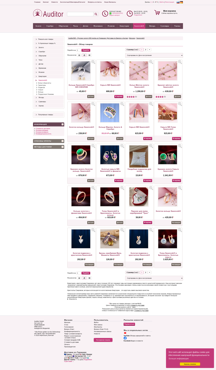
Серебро (50, 26)
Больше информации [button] (179, 358)
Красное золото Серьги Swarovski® (168, 170)
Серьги (40, 90)
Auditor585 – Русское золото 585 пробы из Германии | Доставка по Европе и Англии (98, 38)
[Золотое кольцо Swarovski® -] (81, 122)
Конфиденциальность (43, 134)
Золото (38, 26)
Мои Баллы (98, 327)
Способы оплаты (42, 141)
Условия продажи (42, 130)
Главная (37, 2)
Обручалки (63, 26)
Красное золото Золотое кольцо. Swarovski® (81, 170)
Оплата (67, 344)
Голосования (69, 327)
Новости (54, 2)
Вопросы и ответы (95, 2)
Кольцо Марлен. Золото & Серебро (110, 128)
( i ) (151, 2)
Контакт (46, 2)
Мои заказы (98, 325)
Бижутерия (124, 26)
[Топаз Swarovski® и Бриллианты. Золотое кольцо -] (110, 206)
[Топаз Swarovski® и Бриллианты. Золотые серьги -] (168, 248)
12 (79, 55)
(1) (136, 97)
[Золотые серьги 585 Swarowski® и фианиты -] (110, 164)
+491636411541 (117, 13)
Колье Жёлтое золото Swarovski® (139, 86)
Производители (70, 347)
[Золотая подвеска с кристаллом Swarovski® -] (81, 248)
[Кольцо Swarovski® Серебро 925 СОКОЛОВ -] (81, 80)
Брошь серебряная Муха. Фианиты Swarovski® (110, 254)
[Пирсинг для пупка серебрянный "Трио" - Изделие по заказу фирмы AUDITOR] (139, 206)
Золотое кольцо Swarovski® (81, 127)
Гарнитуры (42, 85)
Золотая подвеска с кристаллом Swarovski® (81, 254)
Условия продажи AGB (72, 340)
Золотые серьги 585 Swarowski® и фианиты (110, 170)
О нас (66, 325)
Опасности (73, 299)
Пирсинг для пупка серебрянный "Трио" (139, 212)
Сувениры (164, 26)
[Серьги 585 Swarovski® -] (110, 80)
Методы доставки (43, 147)
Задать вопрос (114, 15)
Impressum (43, 335)
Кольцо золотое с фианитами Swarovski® (81, 212)
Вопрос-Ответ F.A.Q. (101, 329)
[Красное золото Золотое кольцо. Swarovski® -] (81, 164)
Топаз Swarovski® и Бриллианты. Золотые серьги (168, 255)
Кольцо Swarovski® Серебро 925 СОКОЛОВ (81, 86)
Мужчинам (98, 26)
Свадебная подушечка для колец (139, 170)
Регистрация (169, 2)
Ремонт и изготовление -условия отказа (72, 337)
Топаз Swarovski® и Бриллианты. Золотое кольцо (110, 213)
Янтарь (152, 26)
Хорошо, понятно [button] (190, 364)
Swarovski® (139, 26)
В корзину (118, 96)
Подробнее (138, 15)
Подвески (41, 87)
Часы (75, 26)
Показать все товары (45, 39)
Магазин (132, 38)
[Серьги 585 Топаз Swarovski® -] (168, 122)
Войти (162, 2)
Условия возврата (42, 132)
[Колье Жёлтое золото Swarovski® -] (139, 80)
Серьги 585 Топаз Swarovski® (168, 128)
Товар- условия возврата (73, 334)
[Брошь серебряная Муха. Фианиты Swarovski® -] (110, 248)
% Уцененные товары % (47, 43)
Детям (85, 26)
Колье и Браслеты (44, 83)
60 (89, 55)
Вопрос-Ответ (69, 329)
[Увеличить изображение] (93, 62)
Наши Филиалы (110, 2)
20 (84, 55)
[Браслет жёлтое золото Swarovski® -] (168, 80)
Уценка (177, 26)
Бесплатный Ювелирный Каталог (72, 2)
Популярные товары (45, 115)
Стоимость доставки (43, 128)
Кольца (40, 92)
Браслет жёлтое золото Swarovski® (168, 86)
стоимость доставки (137, 305)
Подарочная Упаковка (46, 94)
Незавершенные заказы (102, 331)
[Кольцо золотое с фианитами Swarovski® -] (81, 206)
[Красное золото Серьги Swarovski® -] (168, 164)
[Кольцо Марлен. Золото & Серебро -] (110, 122)
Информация (40, 124)
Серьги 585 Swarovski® (110, 85)
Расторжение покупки (103, 340)
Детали (91, 96)
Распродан (176, 222)
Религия (111, 26)
